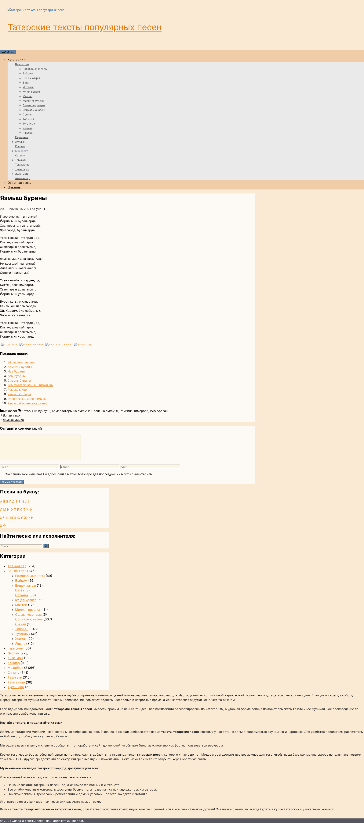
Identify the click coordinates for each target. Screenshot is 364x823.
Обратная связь (19, 183)
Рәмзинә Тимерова (134, 411)
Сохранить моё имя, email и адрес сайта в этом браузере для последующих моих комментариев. (79, 474)
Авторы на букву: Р (35, 411)
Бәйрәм (28, 73)
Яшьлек (28, 132)
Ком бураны (16, 376)
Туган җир (22, 169)
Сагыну (20, 155)
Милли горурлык (34, 100)
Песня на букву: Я (104, 411)
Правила (14, 187)
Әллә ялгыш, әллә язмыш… (27, 399)
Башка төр (22, 64)
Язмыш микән (18, 389)
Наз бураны (16, 371)
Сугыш (27, 114)
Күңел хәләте (31, 91)
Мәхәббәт (21, 150)
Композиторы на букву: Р (71, 411)
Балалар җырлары (35, 68)
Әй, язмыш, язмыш (21, 362)
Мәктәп (27, 96)
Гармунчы (21, 137)
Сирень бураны (19, 380)
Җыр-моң (21, 173)
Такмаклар (22, 164)
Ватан (26, 82)
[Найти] (46, 546)
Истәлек (28, 87)
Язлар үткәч (12, 415)
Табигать (21, 160)
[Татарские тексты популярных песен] (37, 10)
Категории (15, 60)
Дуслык (20, 141)
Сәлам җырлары (34, 105)
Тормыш (28, 119)
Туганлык (29, 123)
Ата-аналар (22, 178)
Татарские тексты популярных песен (85, 27)
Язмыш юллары (19, 394)
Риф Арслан (159, 411)
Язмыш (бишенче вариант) (27, 403)
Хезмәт (27, 128)
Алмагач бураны (20, 367)
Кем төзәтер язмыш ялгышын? (30, 385)
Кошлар (20, 146)
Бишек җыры (31, 78)
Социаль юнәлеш (34, 109)
